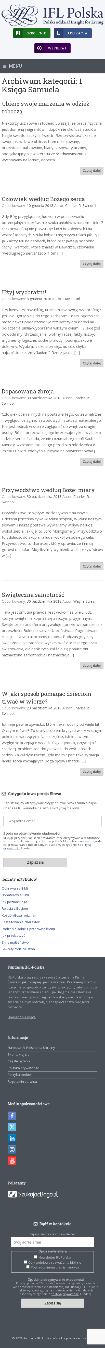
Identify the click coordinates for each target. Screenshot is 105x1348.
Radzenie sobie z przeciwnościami (28, 929)
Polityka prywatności (23, 1068)
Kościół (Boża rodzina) (18, 915)
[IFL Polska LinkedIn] (12, 1138)
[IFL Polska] (52, 15)
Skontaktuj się (18, 1054)
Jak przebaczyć (13, 935)
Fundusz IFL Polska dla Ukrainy (31, 1047)
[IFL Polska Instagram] (12, 1149)
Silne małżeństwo (15, 942)
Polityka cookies (20, 1074)
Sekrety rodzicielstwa (18, 949)
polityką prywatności (65, 1294)
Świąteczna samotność (33, 594)
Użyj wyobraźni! (24, 292)
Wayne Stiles (83, 601)
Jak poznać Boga (14, 902)
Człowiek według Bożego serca (43, 199)
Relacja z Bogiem (15, 908)
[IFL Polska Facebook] (12, 1116)
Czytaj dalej (92, 170)
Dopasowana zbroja (28, 391)
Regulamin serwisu (22, 1081)
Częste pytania (19, 1061)
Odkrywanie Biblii (15, 888)
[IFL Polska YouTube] (12, 1160)
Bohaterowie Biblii (16, 895)
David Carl (71, 298)
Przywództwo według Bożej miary (48, 490)
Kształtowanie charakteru (22, 922)
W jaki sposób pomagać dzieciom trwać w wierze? (46, 697)
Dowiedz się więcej (22, 1017)
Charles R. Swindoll (80, 205)
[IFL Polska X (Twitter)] (12, 1127)
